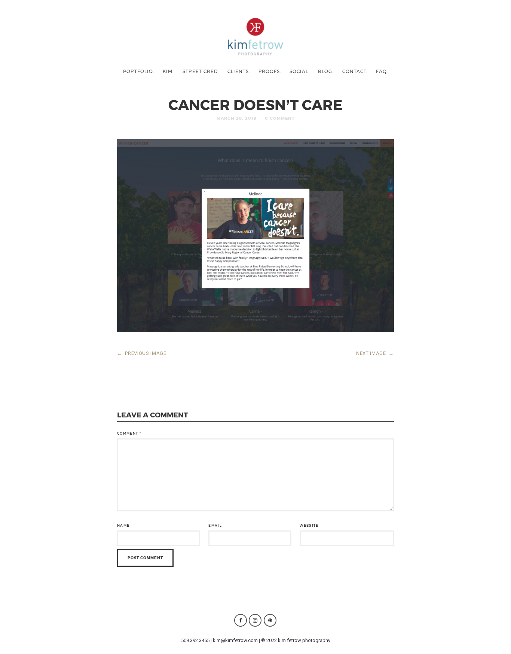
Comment (129, 433)
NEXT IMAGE (375, 353)
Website (309, 525)
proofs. (269, 71)
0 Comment (280, 118)
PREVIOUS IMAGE (141, 353)
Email (215, 525)
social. (299, 71)
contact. (354, 71)
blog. (325, 71)
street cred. (201, 71)
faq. (382, 71)
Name (123, 525)
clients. (238, 71)
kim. (168, 71)
